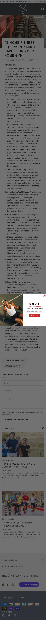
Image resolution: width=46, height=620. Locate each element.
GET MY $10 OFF (34, 315)
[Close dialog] (44, 295)
